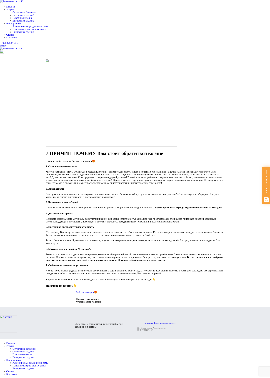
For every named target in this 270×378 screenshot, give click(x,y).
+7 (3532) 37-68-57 (10, 42)
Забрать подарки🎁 (86, 292)
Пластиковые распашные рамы (29, 29)
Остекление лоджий (23, 15)
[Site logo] (11, 1)
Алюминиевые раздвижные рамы (30, 26)
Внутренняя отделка (23, 20)
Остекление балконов (24, 12)
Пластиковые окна (22, 18)
